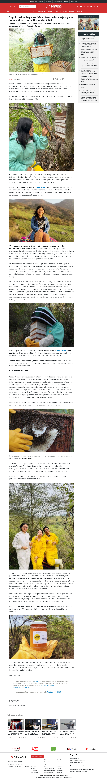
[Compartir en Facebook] (20, 737)
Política (33, 764)
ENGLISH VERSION (37, 756)
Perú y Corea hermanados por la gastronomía (82, 769)
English (12, 6)
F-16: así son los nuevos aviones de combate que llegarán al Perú (67, 733)
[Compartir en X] (21, 737)
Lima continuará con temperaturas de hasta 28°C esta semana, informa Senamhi (89, 71)
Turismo (66, 1)
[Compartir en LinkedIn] (23, 737)
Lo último (33, 11)
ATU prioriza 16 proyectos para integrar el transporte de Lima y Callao (89, 65)
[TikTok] (98, 6)
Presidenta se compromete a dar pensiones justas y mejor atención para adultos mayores (15, 734)
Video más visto (88, 17)
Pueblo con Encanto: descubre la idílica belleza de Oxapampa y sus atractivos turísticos (89, 59)
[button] (8, 727)
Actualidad (42, 11)
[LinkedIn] (81, 6)
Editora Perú (43, 775)
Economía (33, 766)
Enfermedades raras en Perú (77, 760)
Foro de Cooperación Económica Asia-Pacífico (82, 764)
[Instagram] (87, 6)
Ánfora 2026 (47, 762)
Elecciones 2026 (74, 758)
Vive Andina (74, 1)
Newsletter (79, 11)
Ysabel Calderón (41, 187)
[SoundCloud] (91, 6)
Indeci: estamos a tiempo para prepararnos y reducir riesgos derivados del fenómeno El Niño (89, 98)
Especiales (48, 1)
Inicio (32, 760)
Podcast (71, 11)
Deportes (46, 764)
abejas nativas (62, 350)
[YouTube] (84, 6)
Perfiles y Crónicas (49, 768)
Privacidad (65, 775)
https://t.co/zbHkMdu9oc (48, 685)
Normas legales (58, 1)
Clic (45, 766)
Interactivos (60, 766)
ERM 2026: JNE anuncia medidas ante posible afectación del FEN (49, 733)
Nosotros (59, 772)
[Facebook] (74, 6)
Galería (50, 11)
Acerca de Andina (51, 775)
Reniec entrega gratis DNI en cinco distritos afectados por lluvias (88, 86)
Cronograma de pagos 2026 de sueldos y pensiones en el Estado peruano (89, 38)
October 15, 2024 (53, 692)
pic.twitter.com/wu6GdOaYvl (21, 687)
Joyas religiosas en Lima (76, 762)
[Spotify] (94, 6)
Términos (59, 775)
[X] (77, 6)
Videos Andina (15, 715)
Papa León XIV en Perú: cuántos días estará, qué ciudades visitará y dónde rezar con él (89, 92)
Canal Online (57, 11)
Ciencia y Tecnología (49, 770)
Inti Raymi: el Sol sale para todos (78, 771)
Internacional (34, 772)
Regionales (34, 770)
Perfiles (41, 1)
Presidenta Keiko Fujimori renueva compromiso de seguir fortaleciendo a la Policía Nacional (32, 734)
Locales (33, 768)
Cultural (46, 760)
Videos (65, 11)
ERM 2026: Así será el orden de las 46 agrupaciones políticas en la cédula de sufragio (89, 44)
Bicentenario (33, 1)
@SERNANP (38, 681)
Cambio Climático (48, 772)
